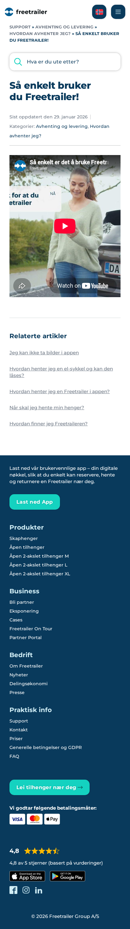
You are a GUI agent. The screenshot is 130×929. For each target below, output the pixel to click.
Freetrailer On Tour (30, 629)
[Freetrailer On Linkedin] (39, 890)
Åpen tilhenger (26, 547)
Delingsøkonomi (28, 683)
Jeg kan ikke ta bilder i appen (44, 353)
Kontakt (18, 730)
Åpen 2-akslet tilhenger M (39, 556)
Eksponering (24, 611)
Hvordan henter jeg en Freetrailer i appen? (59, 391)
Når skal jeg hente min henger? (46, 408)
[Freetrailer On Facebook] (13, 890)
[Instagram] (26, 890)
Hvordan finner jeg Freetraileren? (48, 424)
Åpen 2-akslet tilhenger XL (39, 574)
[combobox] (65, 61)
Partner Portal (25, 637)
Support (20, 27)
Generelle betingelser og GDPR (45, 747)
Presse (17, 692)
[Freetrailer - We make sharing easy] (26, 12)
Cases (15, 620)
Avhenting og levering (64, 27)
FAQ (14, 756)
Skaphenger (23, 538)
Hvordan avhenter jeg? (40, 33)
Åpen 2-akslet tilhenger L (38, 565)
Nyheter (18, 675)
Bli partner (21, 602)
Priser (16, 738)
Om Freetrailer (26, 666)
